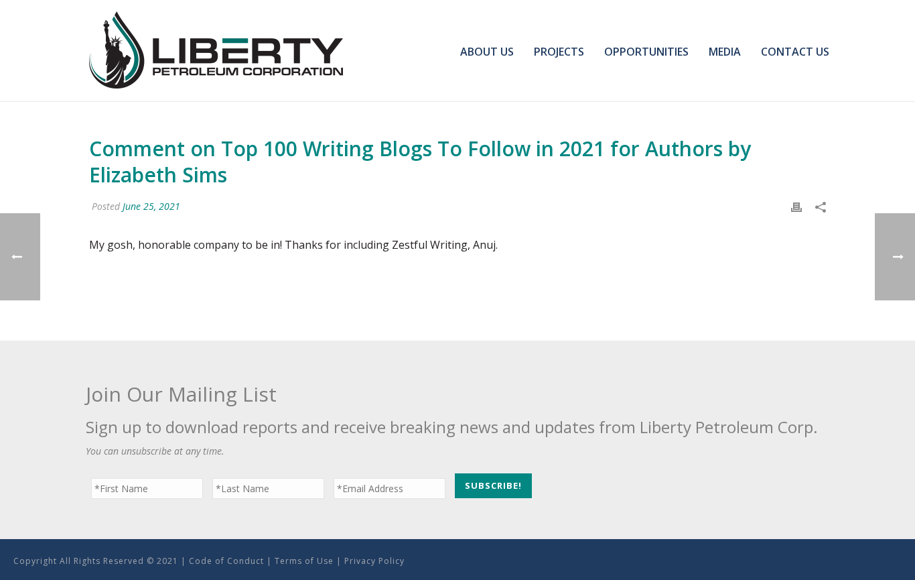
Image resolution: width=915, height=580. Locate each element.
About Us (487, 51)
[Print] (796, 206)
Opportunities (646, 51)
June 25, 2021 (151, 206)
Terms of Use (304, 561)
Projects (559, 51)
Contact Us (795, 51)
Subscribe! (493, 485)
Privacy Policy (374, 561)
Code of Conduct (226, 561)
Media (725, 51)
